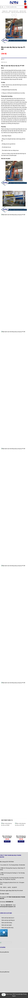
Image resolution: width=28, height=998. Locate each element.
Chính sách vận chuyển (6, 925)
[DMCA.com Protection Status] (4, 933)
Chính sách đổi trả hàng (6, 922)
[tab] (14, 59)
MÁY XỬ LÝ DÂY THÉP (13, 11)
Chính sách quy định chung (7, 927)
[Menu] (2, 2)
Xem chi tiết (7, 841)
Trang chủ (4, 11)
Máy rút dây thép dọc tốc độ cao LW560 (7, 837)
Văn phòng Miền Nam (4, 972)
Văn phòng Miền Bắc (4, 952)
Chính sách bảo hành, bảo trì (7, 917)
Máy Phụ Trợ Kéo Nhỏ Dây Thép (18, 12)
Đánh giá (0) (4, 62)
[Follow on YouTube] (25, 4)
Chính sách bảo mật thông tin (8, 920)
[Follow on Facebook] (25, 1)
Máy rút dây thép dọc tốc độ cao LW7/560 (21, 837)
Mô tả (2, 59)
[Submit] (25, 7)
